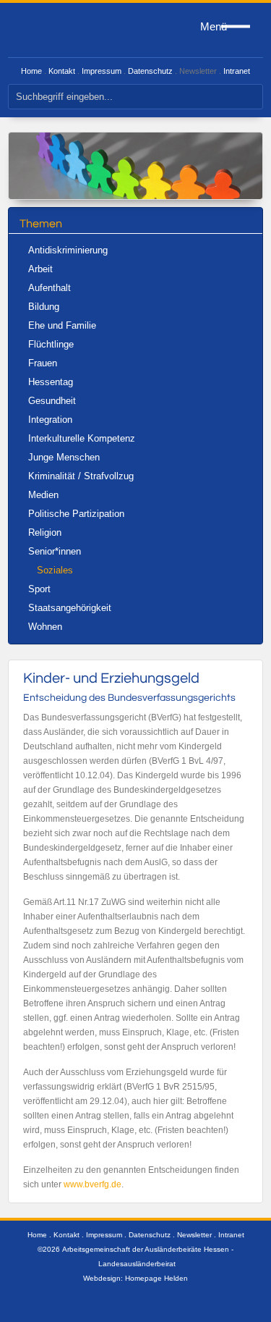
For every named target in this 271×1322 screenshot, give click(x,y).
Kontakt (61, 71)
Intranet (236, 71)
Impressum (101, 71)
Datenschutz (150, 71)
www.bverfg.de (92, 1184)
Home (31, 71)
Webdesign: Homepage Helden (135, 1278)
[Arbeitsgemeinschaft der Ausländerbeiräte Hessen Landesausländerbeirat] (55, 30)
